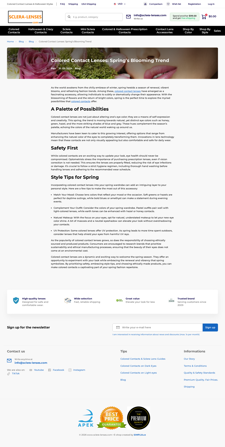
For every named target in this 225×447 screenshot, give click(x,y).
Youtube (39, 369)
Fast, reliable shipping (87, 301)
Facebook (58, 369)
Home (10, 41)
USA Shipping (88, 4)
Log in (211, 4)
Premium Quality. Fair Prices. (201, 379)
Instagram (79, 369)
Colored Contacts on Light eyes (138, 372)
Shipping (73, 4)
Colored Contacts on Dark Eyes (138, 365)
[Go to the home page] (25, 17)
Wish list (176, 4)
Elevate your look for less (140, 301)
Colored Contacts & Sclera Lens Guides (142, 358)
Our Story (189, 358)
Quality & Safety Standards (199, 372)
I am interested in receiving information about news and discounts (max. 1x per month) (156, 334)
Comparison (155, 4)
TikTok (16, 373)
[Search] (69, 17)
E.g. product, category (85, 16)
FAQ (62, 4)
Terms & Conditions (195, 365)
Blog (21, 41)
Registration (194, 4)
